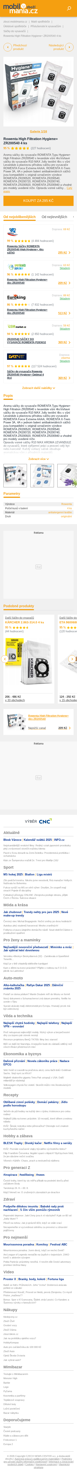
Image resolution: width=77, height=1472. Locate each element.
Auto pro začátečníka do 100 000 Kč (22, 1347)
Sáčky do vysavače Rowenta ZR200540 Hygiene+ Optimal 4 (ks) (25, 374)
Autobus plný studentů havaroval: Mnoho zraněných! (30, 925)
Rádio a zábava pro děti (15, 1435)
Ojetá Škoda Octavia (14, 1355)
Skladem (65, 268)
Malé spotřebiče (40, 21)
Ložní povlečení (11, 1408)
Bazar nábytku (11, 1413)
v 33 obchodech (15, 700)
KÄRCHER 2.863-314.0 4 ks (24, 622)
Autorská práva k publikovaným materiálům (37, 1459)
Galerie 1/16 (38, 131)
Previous (5, 659)
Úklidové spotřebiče (15, 26)
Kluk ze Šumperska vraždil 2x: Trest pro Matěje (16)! (30, 860)
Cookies (29, 1464)
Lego (6, 1387)
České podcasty (12, 1431)
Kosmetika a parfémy (14, 1395)
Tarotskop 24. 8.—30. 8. (15, 1188)
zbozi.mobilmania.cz (15, 21)
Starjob (7, 1427)
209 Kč (62, 283)
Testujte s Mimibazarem (15, 1374)
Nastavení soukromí (46, 1464)
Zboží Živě (9, 1321)
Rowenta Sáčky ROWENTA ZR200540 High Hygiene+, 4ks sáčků (25, 249)
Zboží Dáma (9, 1330)
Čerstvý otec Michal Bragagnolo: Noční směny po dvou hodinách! (37, 921)
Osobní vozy (10, 1325)
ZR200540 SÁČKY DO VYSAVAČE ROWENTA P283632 (26, 341)
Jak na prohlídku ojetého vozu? (19, 1338)
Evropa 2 (8, 1444)
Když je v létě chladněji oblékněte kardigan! (25, 963)
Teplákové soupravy (14, 1400)
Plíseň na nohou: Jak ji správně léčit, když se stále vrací (32, 1223)
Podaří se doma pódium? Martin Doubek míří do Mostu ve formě (36, 994)
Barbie (6, 1382)
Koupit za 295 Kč (38, 201)
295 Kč (62, 252)
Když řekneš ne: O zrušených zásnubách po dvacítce (31, 1192)
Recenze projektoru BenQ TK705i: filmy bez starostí (30, 1039)
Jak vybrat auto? (12, 1360)
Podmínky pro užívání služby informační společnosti (38, 1460)
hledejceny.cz (10, 1317)
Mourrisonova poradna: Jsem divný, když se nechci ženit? (33, 1250)
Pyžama (7, 1391)
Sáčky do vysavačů (14, 31)
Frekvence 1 (10, 1440)
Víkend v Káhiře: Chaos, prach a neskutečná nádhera (31, 1160)
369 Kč (62, 342)
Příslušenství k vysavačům (46, 26)
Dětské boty (9, 1404)
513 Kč (62, 313)
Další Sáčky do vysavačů (19, 617)
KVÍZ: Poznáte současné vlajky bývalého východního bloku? (34, 1149)
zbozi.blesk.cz (10, 1334)
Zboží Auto (9, 1351)
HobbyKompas (11, 1342)
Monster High (10, 1378)
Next (72, 659)
